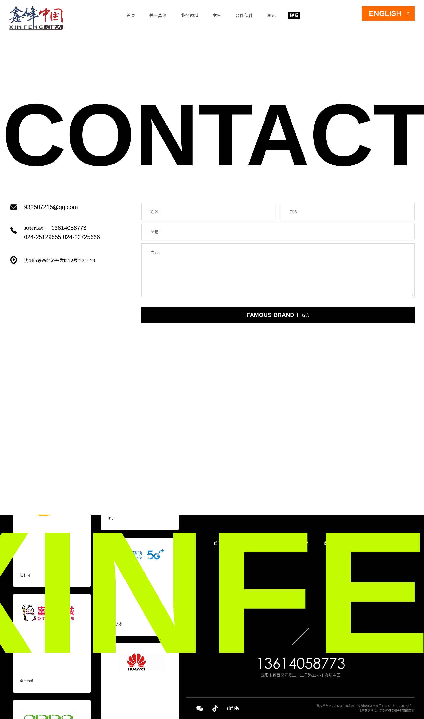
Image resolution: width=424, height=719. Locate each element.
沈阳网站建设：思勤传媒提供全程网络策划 (387, 711)
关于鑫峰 (158, 15)
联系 (294, 15)
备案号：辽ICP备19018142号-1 (394, 706)
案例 (216, 15)
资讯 (271, 15)
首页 (130, 15)
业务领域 (190, 15)
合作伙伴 (244, 15)
